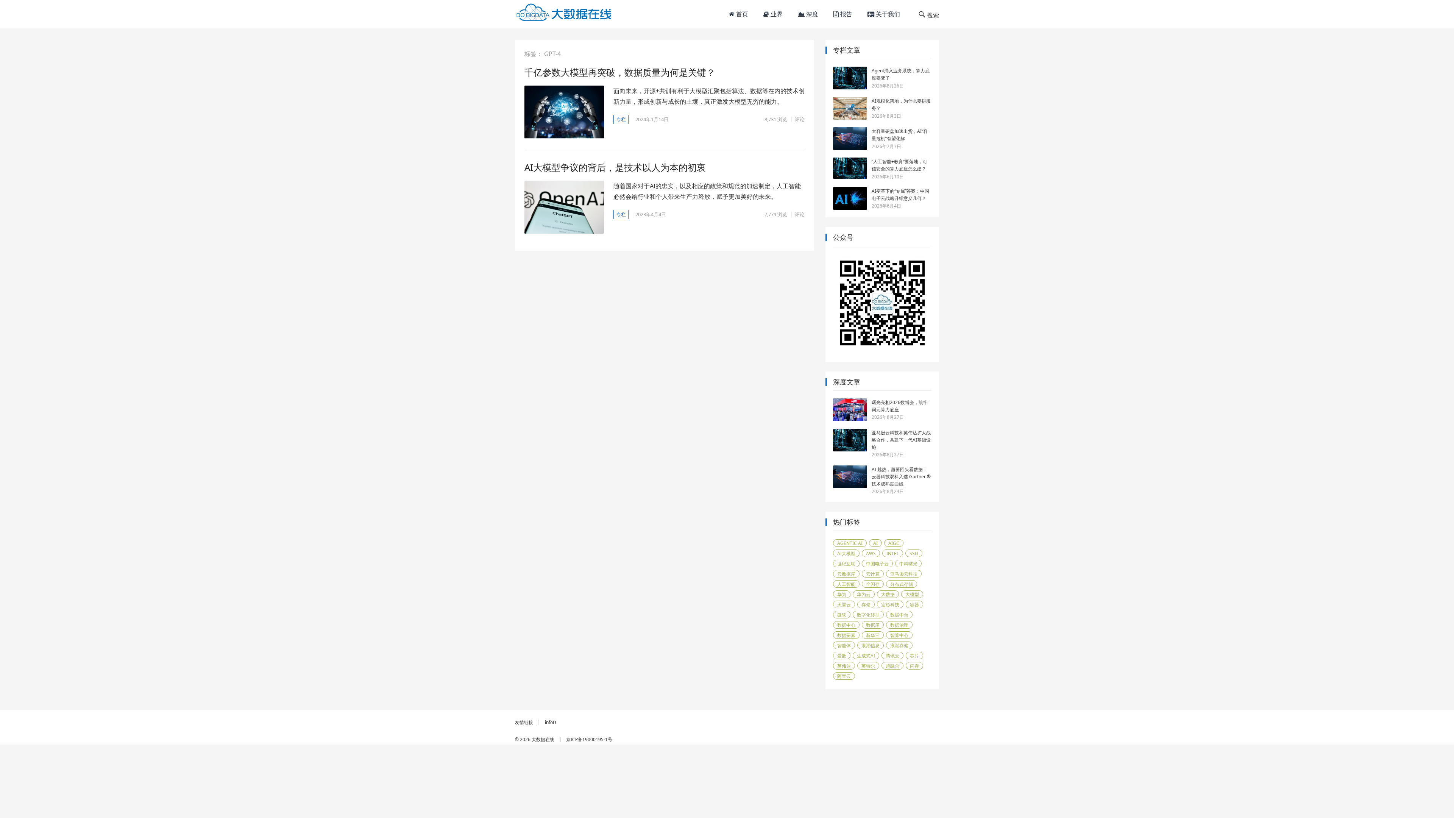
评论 (800, 119)
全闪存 (873, 584)
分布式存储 (901, 584)
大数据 (888, 594)
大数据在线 (543, 739)
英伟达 (844, 666)
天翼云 (844, 604)
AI (875, 543)
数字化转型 (868, 615)
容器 (914, 604)
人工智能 (846, 584)
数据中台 (899, 615)
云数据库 (846, 574)
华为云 (864, 594)
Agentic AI (850, 543)
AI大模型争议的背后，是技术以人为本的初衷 (615, 167)
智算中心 (899, 635)
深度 (811, 14)
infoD (550, 722)
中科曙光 (908, 563)
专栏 (621, 119)
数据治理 (899, 625)
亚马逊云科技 (903, 574)
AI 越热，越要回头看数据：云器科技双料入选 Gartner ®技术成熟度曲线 (901, 476)
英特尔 (868, 666)
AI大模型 (846, 553)
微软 (841, 615)
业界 (776, 14)
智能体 (844, 645)
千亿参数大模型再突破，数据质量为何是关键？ (619, 72)
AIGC (893, 543)
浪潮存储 (899, 645)
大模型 (912, 594)
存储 (866, 604)
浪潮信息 (870, 645)
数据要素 (846, 635)
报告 (845, 14)
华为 (841, 594)
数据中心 (846, 625)
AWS (871, 553)
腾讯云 (892, 656)
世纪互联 (846, 563)
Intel (892, 553)
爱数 (841, 656)
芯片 (914, 656)
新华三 (873, 635)
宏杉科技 (890, 604)
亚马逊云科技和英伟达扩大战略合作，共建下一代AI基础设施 (901, 439)
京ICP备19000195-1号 (589, 739)
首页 (741, 14)
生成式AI (866, 656)
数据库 (873, 625)
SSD (914, 553)
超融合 (892, 666)
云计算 (873, 574)
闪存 (914, 666)
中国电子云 (877, 563)
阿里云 (844, 676)
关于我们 (887, 14)
